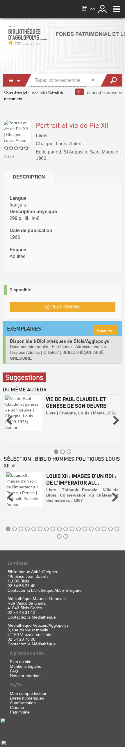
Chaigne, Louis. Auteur (59, 143)
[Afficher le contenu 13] (85, 529)
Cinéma (17, 707)
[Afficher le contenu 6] (40, 529)
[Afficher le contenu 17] (110, 529)
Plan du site (20, 661)
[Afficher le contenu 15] (97, 529)
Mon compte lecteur (28, 693)
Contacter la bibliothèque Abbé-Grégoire (45, 590)
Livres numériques (27, 698)
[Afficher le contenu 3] (69, 451)
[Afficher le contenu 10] (65, 529)
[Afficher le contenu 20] (65, 536)
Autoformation (23, 702)
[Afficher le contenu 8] (53, 529)
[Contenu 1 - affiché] (56, 451)
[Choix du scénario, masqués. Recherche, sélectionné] (17, 80)
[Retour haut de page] (3, 743)
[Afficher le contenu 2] (62, 451)
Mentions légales (25, 666)
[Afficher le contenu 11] (72, 529)
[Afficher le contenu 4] (27, 529)
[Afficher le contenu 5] (33, 529)
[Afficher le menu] (117, 9)
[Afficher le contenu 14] (91, 529)
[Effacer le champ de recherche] (93, 80)
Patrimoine (20, 712)
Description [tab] (29, 176)
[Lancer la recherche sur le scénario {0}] (111, 80)
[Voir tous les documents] (13, 465)
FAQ (14, 671)
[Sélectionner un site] (93, 9)
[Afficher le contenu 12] (78, 529)
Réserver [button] (105, 330)
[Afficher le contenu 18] (117, 529)
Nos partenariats (25, 675)
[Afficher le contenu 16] (104, 529)
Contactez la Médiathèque (32, 617)
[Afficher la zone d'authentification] (103, 9)
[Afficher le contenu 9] (59, 529)
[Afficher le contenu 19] (59, 536)
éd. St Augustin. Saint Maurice (87, 151)
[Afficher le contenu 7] (46, 529)
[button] (9, 420)
